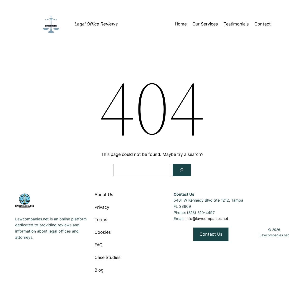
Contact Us (211, 234)
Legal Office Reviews (96, 23)
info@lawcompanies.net (206, 218)
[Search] (182, 170)
